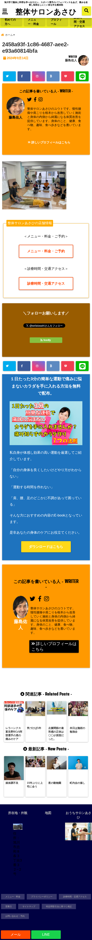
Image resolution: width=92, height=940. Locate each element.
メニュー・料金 (33, 22)
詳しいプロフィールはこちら (50, 142)
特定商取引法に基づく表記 (59, 906)
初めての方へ (10, 22)
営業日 (8, 906)
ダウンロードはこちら (46, 546)
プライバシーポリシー (41, 896)
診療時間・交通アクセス (79, 22)
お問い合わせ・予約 (15, 916)
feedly (47, 340)
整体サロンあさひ (46, 11)
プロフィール (56, 22)
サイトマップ (28, 906)
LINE (46, 934)
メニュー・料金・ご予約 (46, 251)
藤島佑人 (71, 60)
